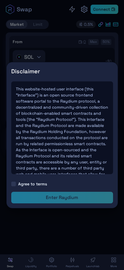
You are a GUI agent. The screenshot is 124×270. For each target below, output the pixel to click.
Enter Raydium (62, 197)
